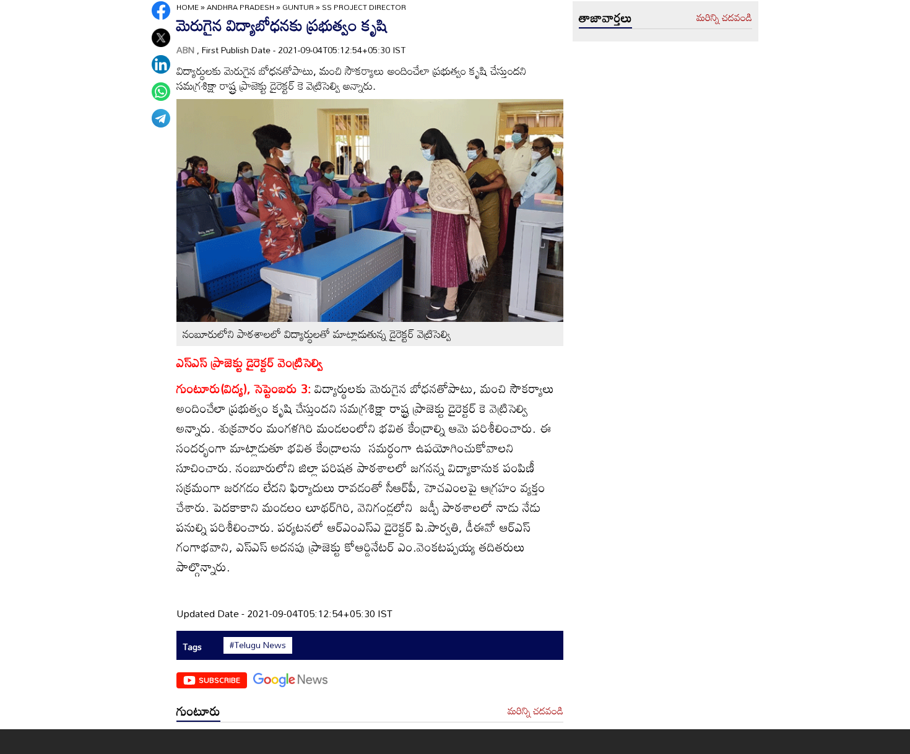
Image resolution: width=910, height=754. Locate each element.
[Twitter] (161, 37)
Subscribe (219, 679)
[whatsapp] (161, 91)
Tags (192, 646)
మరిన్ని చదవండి (535, 711)
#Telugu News (258, 645)
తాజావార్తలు (605, 17)
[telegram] (161, 118)
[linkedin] (161, 64)
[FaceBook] (161, 10)
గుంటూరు (198, 711)
